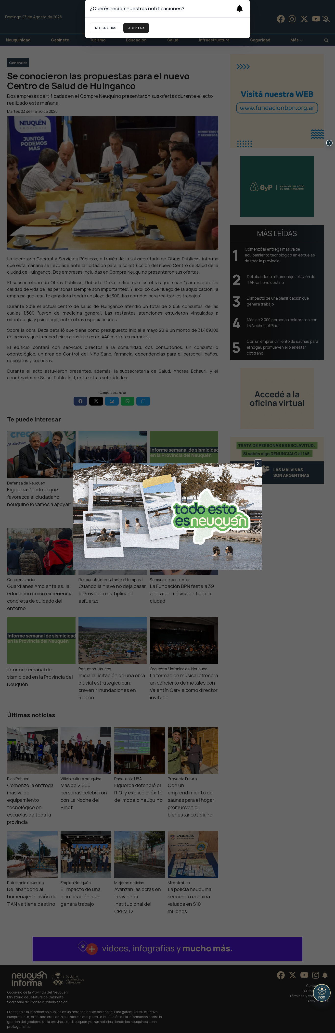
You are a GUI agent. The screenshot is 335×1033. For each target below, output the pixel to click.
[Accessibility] (322, 993)
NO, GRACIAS (105, 28)
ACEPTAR (136, 28)
